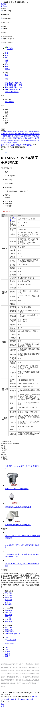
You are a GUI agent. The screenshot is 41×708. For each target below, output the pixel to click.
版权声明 (8, 615)
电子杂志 (4, 6)
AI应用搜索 (9, 102)
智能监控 (12, 140)
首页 (6, 53)
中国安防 (14, 143)
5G (24, 131)
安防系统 (26, 140)
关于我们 (8, 610)
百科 (6, 64)
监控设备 (24, 138)
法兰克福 (8, 627)
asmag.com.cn (10, 631)
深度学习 (17, 138)
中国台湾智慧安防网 (12, 633)
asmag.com (9, 630)
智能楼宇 (28, 136)
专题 (6, 58)
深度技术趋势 (13, 85)
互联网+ (9, 136)
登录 (6, 75)
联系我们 (8, 621)
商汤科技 (7, 143)
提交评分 (4, 457)
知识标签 (8, 604)
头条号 (7, 654)
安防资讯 (8, 593)
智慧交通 (7, 134)
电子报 (3, 4)
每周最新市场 (12, 89)
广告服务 (8, 617)
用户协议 (8, 612)
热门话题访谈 (12, 92)
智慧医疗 (32, 140)
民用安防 (31, 131)
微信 (9, 641)
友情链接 (8, 619)
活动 (6, 60)
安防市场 (12, 131)
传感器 (13, 219)
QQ (6, 647)
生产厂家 (27, 134)
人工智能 (19, 131)
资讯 (6, 55)
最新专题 (8, 600)
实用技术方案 (13, 87)
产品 (7, 145)
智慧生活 (11, 138)
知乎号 (7, 656)
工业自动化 (5, 131)
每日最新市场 (13, 83)
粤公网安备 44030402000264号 (22, 699)
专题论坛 (8, 597)
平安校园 (34, 134)
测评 (6, 62)
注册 (6, 79)
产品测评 (8, 595)
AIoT (26, 131)
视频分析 (4, 138)
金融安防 (15, 136)
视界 (6, 66)
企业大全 (8, 602)
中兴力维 (22, 136)
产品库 (7, 69)
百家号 (7, 652)
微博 (6, 649)
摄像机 (18, 145)
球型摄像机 (27, 145)
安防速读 (35, 136)
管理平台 (14, 134)
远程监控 (19, 140)
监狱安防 (31, 138)
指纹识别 (21, 134)
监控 (13, 145)
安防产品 (6, 140)
